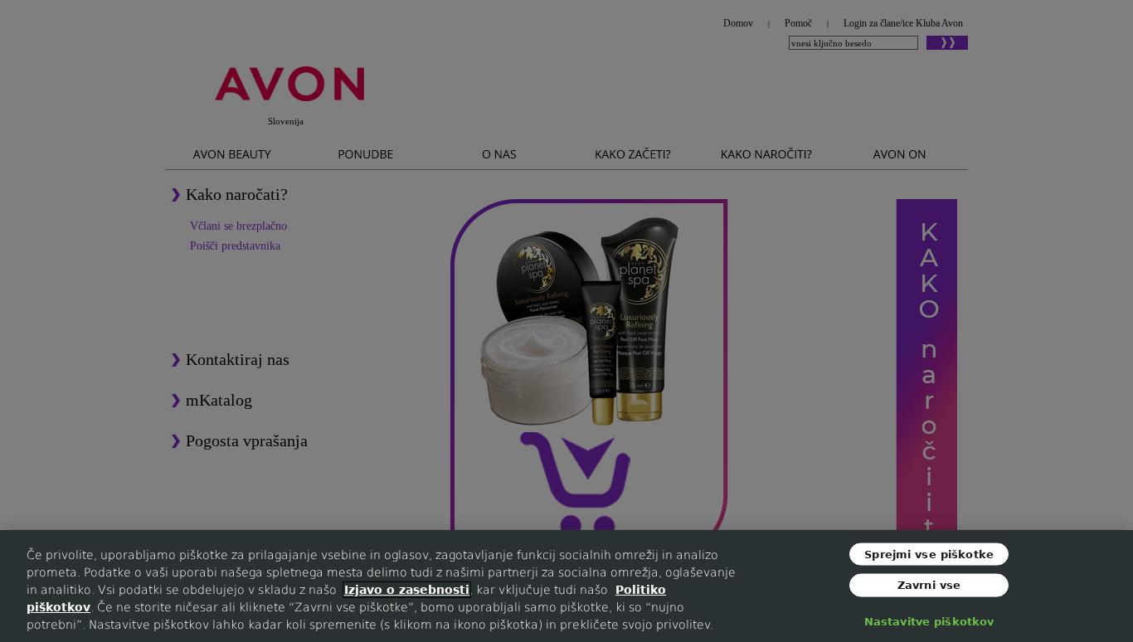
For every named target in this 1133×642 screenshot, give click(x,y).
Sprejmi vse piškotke (929, 553)
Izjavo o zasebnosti (406, 589)
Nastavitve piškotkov (929, 621)
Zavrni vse (928, 585)
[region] (566, 586)
